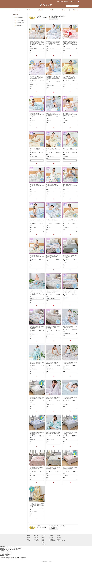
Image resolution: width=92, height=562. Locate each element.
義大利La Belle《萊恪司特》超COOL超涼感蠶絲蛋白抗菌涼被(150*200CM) (70, 433)
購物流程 (36, 535)
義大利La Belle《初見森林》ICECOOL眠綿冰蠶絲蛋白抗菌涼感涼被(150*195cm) (70, 149)
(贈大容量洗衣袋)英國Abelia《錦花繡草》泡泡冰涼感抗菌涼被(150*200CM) (53, 292)
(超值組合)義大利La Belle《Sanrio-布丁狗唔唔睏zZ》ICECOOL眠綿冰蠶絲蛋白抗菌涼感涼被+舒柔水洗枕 (70, 77)
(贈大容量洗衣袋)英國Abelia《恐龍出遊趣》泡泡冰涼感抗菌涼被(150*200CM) (37, 327)
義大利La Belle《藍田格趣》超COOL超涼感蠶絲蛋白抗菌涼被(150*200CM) (37, 433)
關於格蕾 (28, 535)
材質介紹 (43, 537)
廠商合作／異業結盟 (61, 540)
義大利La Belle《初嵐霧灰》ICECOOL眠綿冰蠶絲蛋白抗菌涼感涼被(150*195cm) (53, 114)
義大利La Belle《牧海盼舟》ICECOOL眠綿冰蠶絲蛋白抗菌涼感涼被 (70, 185)
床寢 (43, 539)
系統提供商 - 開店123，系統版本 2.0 (46, 561)
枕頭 (43, 540)
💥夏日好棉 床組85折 (18, 25)
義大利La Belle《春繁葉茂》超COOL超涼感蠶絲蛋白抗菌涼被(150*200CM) (37, 468)
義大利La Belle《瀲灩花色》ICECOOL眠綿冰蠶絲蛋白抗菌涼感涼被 (53, 220)
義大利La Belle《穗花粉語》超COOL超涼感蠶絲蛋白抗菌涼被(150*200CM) (70, 468)
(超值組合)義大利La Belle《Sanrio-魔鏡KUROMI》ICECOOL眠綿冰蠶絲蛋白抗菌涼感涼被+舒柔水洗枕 (36, 77)
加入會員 (61, 1)
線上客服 (59, 535)
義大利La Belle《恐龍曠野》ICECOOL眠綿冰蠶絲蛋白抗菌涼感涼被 (53, 185)
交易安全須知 (52, 539)
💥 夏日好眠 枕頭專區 (18, 17)
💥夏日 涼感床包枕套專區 (19, 22)
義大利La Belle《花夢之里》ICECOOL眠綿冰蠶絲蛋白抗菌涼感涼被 (37, 185)
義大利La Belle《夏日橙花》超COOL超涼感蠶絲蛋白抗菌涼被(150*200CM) (53, 468)
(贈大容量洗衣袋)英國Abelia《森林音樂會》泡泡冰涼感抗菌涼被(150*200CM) (53, 256)
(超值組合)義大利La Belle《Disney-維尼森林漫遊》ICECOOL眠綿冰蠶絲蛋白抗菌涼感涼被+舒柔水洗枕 (37, 42)
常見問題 (43, 535)
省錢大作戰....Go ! (53, 17)
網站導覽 (51, 535)
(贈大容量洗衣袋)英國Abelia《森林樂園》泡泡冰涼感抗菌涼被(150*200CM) (53, 327)
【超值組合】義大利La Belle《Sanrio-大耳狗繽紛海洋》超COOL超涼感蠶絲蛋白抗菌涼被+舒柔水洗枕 (37, 292)
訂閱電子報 (59, 539)
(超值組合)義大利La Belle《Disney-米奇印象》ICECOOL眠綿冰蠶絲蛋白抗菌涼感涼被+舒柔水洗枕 (53, 42)
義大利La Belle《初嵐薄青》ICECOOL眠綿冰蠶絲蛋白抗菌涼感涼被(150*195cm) (37, 114)
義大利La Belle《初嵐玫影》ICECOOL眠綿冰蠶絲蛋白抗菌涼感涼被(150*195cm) (70, 114)
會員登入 (58, 1)
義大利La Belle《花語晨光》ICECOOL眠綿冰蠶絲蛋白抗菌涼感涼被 (37, 256)
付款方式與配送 (37, 540)
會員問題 (36, 539)
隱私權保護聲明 (53, 540)
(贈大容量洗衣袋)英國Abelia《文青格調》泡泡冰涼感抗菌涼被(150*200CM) (70, 256)
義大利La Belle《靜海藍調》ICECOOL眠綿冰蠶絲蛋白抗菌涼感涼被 (37, 220)
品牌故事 (28, 539)
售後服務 (28, 540)
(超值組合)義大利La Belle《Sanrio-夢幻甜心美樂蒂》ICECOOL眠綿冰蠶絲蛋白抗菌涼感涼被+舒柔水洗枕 (70, 42)
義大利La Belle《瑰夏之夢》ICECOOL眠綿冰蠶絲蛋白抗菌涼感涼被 (70, 220)
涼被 (43, 542)
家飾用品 (43, 544)
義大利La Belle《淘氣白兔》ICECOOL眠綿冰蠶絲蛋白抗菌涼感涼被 (53, 149)
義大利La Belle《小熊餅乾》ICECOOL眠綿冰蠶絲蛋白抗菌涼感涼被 (37, 149)
